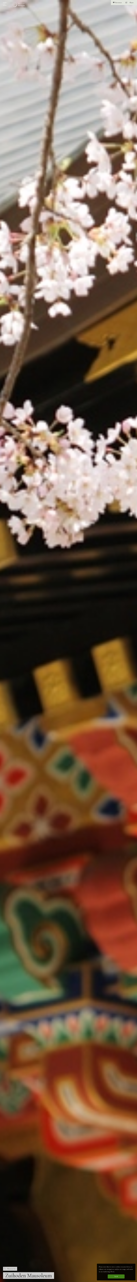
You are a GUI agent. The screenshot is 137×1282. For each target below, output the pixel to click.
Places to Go (11, 1269)
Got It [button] (116, 1276)
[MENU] (5, 4)
